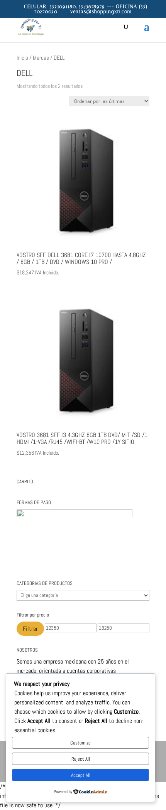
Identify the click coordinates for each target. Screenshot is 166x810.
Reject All (80, 759)
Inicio (22, 57)
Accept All (80, 775)
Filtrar (30, 629)
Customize (80, 742)
